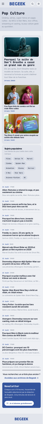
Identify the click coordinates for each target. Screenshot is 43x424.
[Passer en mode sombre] (38, 3)
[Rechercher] (32, 3)
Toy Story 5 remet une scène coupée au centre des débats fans (21, 136)
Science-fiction (13, 178)
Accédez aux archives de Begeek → (21, 378)
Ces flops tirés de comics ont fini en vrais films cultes (19, 107)
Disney (21, 168)
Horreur (31, 168)
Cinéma (8, 163)
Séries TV (19, 159)
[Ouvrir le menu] (3, 3)
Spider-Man (20, 163)
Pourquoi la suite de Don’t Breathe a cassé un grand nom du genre (19, 62)
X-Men (8, 173)
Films (8, 159)
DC (25, 178)
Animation (10, 168)
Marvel (30, 159)
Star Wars (19, 173)
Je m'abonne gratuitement (20, 403)
